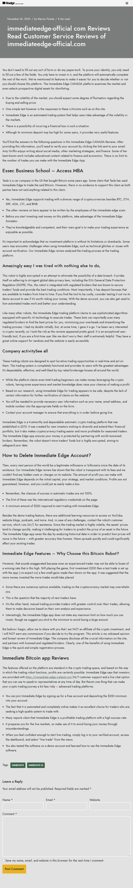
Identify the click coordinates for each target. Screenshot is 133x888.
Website (95, 800)
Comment (9, 814)
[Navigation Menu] (127, 3)
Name (7, 800)
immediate (18, 765)
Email (50, 800)
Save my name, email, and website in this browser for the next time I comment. (54, 860)
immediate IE (36, 765)
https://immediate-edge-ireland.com (49, 677)
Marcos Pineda (46, 19)
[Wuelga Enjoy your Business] (13, 3)
